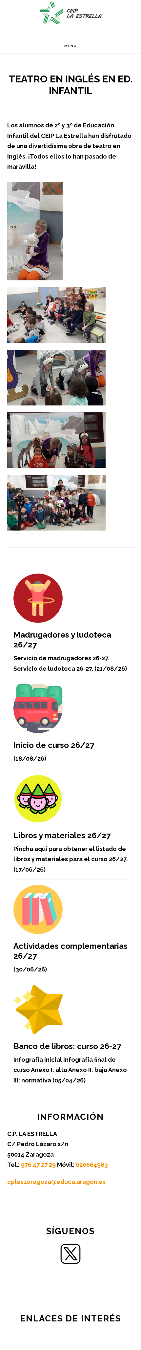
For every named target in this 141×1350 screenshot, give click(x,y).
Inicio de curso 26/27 (53, 745)
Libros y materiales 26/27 (62, 835)
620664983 (92, 1164)
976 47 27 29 (39, 1164)
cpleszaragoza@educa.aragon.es (56, 1181)
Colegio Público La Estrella (70, 13)
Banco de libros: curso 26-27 (67, 1046)
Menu (70, 46)
